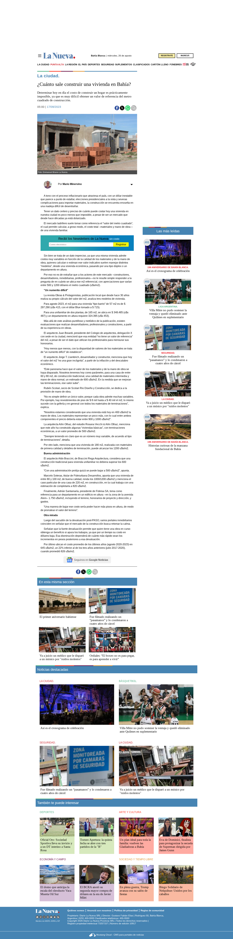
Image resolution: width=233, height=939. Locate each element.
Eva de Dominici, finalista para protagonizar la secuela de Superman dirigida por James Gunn (176, 845)
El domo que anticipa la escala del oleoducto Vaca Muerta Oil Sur (55, 890)
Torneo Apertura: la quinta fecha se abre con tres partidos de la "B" (96, 843)
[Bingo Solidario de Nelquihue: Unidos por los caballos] (176, 874)
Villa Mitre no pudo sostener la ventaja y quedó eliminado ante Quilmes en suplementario (168, 314)
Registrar (121, 244)
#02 (147, 281)
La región (71, 64)
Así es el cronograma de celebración (168, 271)
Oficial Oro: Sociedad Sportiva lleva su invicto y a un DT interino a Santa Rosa (56, 845)
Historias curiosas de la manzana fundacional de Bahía (168, 447)
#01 (147, 242)
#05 (147, 416)
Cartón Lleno (159, 64)
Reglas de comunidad (152, 910)
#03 (147, 327)
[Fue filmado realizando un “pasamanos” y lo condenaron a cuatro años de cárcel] (112, 600)
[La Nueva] (59, 56)
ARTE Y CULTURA (130, 812)
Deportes (94, 64)
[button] (117, 108)
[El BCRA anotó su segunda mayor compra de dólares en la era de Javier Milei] (96, 874)
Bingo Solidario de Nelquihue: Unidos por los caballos (175, 890)
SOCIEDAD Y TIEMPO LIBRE (136, 859)
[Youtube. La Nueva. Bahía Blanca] (51, 917)
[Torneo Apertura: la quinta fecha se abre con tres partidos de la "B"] (96, 827)
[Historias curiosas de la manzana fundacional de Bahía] (168, 426)
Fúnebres (176, 64)
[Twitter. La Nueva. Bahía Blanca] (44, 917)
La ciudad (43, 64)
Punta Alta (57, 64)
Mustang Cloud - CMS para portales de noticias (120, 934)
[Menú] (39, 56)
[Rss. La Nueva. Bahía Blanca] (58, 917)
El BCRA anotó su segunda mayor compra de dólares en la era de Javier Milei (96, 892)
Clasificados (141, 64)
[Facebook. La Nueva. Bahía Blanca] (41, 917)
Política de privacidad (126, 910)
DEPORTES (47, 812)
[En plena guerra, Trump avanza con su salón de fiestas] (136, 874)
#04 (147, 374)
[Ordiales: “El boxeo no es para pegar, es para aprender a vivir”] (112, 639)
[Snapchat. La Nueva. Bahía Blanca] (54, 917)
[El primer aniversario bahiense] (62, 600)
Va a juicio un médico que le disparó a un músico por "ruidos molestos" (62, 657)
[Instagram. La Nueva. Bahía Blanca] (48, 917)
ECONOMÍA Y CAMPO (53, 859)
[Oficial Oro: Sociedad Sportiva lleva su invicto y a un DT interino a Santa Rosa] (57, 827)
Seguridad (107, 64)
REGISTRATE (167, 56)
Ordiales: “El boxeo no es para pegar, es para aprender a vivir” (112, 657)
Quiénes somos (75, 910)
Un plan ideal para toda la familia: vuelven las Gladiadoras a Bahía (135, 843)
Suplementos (123, 64)
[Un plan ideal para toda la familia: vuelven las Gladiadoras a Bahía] (136, 827)
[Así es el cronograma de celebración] (168, 252)
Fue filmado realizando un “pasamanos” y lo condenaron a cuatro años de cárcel (109, 620)
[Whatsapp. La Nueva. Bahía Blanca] (37, 917)
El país (82, 64)
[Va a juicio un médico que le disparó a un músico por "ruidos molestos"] (62, 639)
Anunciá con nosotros (99, 910)
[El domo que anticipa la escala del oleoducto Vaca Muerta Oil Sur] (57, 874)
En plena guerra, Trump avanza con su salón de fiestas (134, 890)
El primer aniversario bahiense (58, 616)
